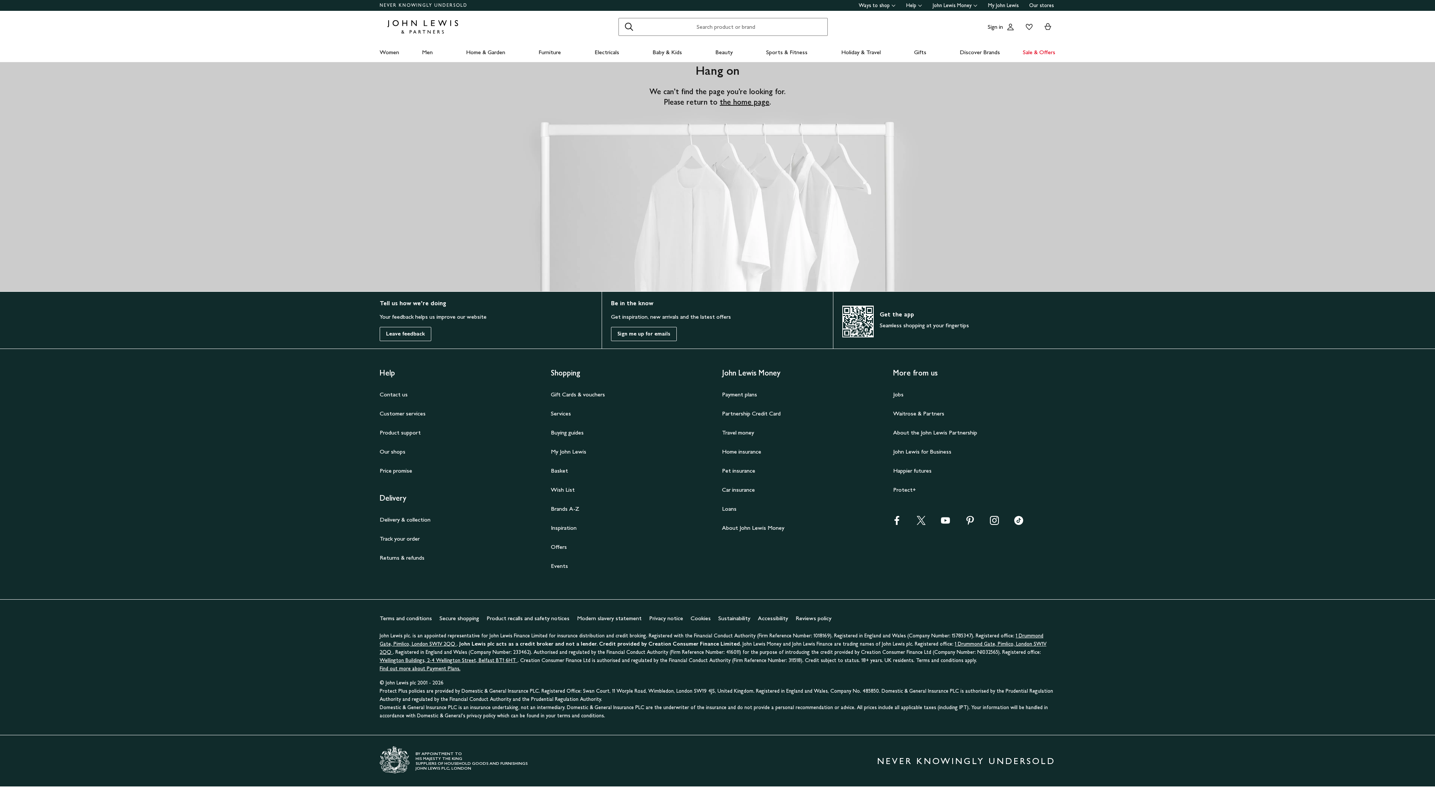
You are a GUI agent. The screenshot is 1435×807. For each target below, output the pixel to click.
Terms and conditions (406, 618)
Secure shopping (459, 618)
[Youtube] (945, 522)
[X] (921, 522)
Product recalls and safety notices (528, 618)
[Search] (629, 27)
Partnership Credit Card (751, 413)
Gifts (920, 52)
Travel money (738, 432)
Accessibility (773, 618)
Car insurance (738, 489)
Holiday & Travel (861, 52)
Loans (729, 508)
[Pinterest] (970, 522)
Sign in (995, 26)
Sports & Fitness (787, 52)
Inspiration (564, 527)
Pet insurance (738, 470)
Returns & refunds (402, 557)
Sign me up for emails (643, 334)
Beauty (724, 52)
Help (911, 5)
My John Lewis (1003, 5)
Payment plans (739, 394)
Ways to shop (874, 5)
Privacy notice (666, 618)
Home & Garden (485, 52)
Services (561, 413)
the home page (744, 102)
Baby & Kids (667, 52)
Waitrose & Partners (918, 413)
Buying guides (567, 432)
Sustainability (734, 618)
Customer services (403, 413)
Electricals (607, 52)
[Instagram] (994, 522)
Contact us (394, 394)
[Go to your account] (1010, 27)
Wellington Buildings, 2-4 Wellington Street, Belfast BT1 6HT (449, 660)
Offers (559, 546)
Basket (559, 470)
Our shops (392, 451)
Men (427, 52)
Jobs (898, 394)
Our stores (1041, 5)
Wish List (563, 489)
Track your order (400, 538)
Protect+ (904, 489)
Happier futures (912, 470)
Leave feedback (405, 334)
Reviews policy (813, 618)
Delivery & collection (405, 519)
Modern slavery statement (609, 618)
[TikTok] (1018, 522)
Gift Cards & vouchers (578, 394)
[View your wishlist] (1028, 27)
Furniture (549, 52)
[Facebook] (896, 522)
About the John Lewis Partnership (935, 432)
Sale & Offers (1039, 52)
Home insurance (741, 451)
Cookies (701, 618)
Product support (400, 432)
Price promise (396, 470)
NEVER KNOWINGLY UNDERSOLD (423, 5)
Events (559, 565)
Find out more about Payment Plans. (420, 668)
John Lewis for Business (922, 451)
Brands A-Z (565, 508)
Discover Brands (980, 52)
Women (389, 52)
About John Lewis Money (753, 527)
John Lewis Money (952, 5)
